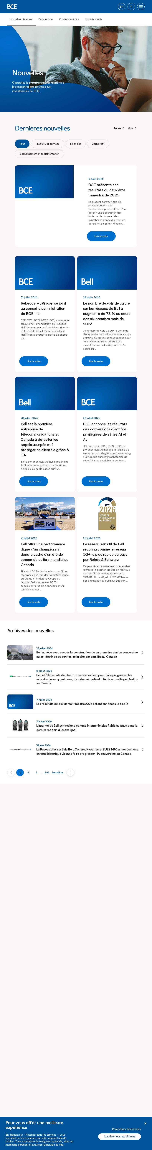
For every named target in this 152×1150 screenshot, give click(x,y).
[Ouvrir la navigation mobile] (141, 6)
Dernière (57, 772)
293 (46, 772)
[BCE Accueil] (12, 6)
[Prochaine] (70, 772)
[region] (76, 1133)
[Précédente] (11, 772)
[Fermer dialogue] (145, 1123)
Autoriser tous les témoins (119, 1136)
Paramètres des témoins (126, 1128)
